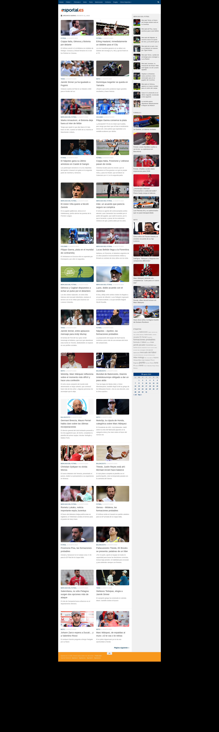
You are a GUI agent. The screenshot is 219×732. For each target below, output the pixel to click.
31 (146, 392)
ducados (136, 337)
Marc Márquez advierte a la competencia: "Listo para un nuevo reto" (146, 280)
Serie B (137, 365)
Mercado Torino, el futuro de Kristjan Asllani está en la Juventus (149, 22)
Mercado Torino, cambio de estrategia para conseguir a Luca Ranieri (150, 57)
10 (146, 383)
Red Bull (148, 363)
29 (139, 392)
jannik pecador (139, 345)
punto (142, 362)
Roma (151, 363)
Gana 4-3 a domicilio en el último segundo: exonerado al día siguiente (150, 95)
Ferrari (144, 337)
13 (157, 383)
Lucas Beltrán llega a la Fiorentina (112, 249)
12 (153, 383)
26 (153, 389)
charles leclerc (148, 334)
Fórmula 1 (77, 2)
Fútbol (68, 2)
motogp (141, 357)
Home (61, 2)
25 (150, 389)
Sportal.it (75, 658)
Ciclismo (108, 2)
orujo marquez (145, 360)
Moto (85, 2)
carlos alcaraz (140, 334)
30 (142, 392)
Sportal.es (97, 658)
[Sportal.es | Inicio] (72, 10)
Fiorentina (149, 337)
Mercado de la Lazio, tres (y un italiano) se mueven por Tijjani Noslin (149, 48)
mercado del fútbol (69, 117)
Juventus (149, 345)
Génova (148, 342)
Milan (135, 357)
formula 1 (137, 342)
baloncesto (101, 371)
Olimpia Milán (137, 360)
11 (150, 383)
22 (139, 389)
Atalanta (135, 332)
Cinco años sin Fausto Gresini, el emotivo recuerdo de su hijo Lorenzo (145, 239)
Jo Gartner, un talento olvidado (144, 129)
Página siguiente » (121, 648)
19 (153, 386)
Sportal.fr (90, 658)
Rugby (115, 2)
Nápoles (156, 357)
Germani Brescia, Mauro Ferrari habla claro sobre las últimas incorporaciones (76, 423)
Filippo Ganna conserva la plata (111, 120)
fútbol (144, 342)
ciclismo (154, 334)
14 (135, 386)
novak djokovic (150, 357)
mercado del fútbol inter (138, 355)
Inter (152, 342)
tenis (141, 365)
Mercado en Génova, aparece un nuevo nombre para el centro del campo (149, 86)
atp (138, 332)
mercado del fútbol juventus (149, 355)
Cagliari (149, 332)
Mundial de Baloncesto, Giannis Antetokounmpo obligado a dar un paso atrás (112, 377)
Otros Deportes (125, 2)
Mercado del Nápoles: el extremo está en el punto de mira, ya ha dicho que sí (150, 39)
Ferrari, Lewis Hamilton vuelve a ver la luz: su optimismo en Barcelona (145, 149)
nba (145, 357)
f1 (140, 337)
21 (135, 389)
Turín (145, 365)
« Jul (135, 395)
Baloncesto (99, 2)
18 (150, 386)
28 (135, 392)
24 (146, 389)
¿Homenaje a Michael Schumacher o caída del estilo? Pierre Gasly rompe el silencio (145, 191)
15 (139, 386)
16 (142, 386)
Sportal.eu (82, 658)
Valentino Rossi (151, 365)
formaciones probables (144, 339)
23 (142, 389)
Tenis (91, 2)
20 (157, 386)
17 (146, 386)
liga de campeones (142, 347)
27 (157, 389)
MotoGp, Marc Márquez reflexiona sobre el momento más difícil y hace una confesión (77, 377)
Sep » (140, 395)
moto (98, 79)
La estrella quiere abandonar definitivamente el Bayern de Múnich (149, 103)
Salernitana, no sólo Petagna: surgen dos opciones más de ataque (75, 594)
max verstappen (141, 350)
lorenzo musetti (150, 347)
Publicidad (98, 656)
